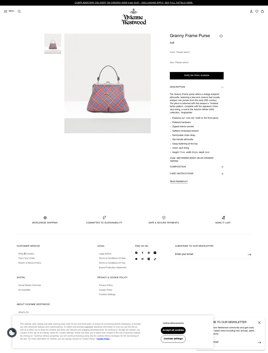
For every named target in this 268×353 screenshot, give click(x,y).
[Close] (259, 322)
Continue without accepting (173, 323)
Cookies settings (173, 339)
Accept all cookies (173, 330)
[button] (12, 333)
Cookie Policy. (103, 339)
